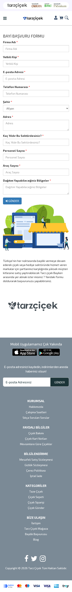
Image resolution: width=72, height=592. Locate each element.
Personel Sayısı (15, 150)
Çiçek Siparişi (36, 502)
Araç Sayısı (11, 165)
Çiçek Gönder (36, 507)
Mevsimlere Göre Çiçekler (36, 444)
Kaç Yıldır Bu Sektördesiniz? (23, 135)
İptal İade (36, 476)
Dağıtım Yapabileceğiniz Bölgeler (27, 180)
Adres (8, 116)
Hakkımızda (36, 406)
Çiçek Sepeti (36, 497)
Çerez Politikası (36, 470)
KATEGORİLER (36, 485)
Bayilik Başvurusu (36, 534)
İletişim (36, 523)
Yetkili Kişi (11, 57)
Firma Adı (10, 42)
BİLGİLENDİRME (36, 454)
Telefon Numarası (16, 87)
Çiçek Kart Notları (36, 438)
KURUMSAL (36, 401)
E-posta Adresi (14, 72)
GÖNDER (13, 201)
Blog (36, 539)
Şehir (7, 102)
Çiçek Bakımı (36, 433)
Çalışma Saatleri (36, 412)
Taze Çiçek (36, 491)
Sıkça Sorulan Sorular (36, 417)
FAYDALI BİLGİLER (36, 427)
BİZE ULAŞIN (36, 517)
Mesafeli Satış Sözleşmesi (36, 459)
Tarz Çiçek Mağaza (36, 528)
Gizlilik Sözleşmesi (36, 465)
